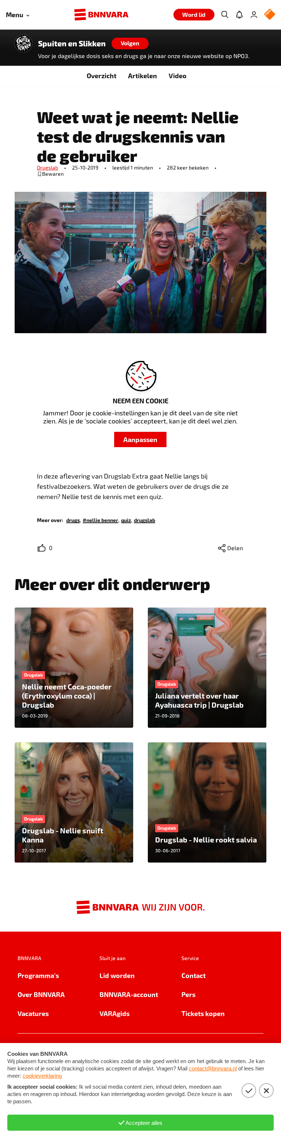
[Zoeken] (224, 14)
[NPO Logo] (269, 15)
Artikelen (142, 75)
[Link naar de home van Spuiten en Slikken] (23, 43)
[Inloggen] (254, 14)
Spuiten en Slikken (72, 43)
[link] (73, 519)
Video (178, 75)
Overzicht (101, 75)
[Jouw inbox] (239, 14)
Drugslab (47, 167)
